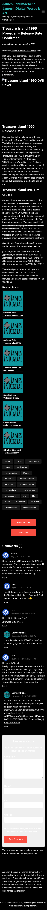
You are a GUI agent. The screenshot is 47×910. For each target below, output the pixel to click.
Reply (4, 577)
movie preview (11, 473)
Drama (7, 467)
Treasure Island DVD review (23, 50)
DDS (13, 610)
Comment (9, 757)
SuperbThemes (32, 906)
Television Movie (27, 479)
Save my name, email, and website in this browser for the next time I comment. (24, 830)
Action (7, 461)
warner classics (29, 507)
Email (7, 800)
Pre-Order (35, 502)
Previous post (23, 522)
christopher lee (11, 496)
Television (9, 479)
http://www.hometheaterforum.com (27, 243)
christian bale (29, 490)
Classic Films (33, 461)
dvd (24, 496)
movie (7, 502)
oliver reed (20, 502)
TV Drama (9, 484)
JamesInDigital (19, 633)
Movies (26, 473)
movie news (22, 467)
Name (7, 786)
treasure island (11, 507)
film (33, 496)
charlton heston (11, 490)
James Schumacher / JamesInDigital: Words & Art (21, 8)
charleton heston (27, 484)
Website (8, 815)
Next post (23, 532)
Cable (19, 461)
